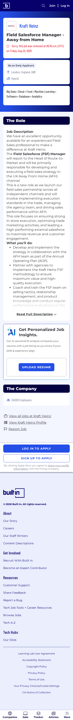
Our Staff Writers (15, 536)
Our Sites (9, 640)
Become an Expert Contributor (25, 568)
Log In (65, 5)
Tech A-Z (9, 622)
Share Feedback (14, 593)
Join (52, 5)
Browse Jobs (12, 615)
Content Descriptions (18, 543)
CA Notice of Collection (36, 692)
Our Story (10, 521)
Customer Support (16, 585)
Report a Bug (12, 600)
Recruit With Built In (18, 560)
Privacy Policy (36, 672)
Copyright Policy (36, 666)
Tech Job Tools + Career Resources (27, 607)
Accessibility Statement (36, 660)
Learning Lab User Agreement (36, 653)
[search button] (43, 6)
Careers (8, 528)
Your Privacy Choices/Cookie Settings (36, 685)
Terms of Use (36, 679)
